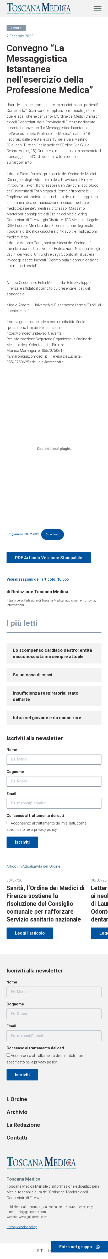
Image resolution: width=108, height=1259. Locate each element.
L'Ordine (17, 1099)
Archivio (17, 1112)
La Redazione (23, 1125)
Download (53, 534)
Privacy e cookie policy (22, 1227)
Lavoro (16, 28)
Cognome (15, 772)
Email (11, 794)
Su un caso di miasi (32, 674)
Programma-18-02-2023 (23, 534)
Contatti (17, 1138)
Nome (12, 750)
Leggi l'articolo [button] (30, 933)
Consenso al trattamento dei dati (35, 816)
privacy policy (45, 829)
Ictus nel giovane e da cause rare (47, 717)
